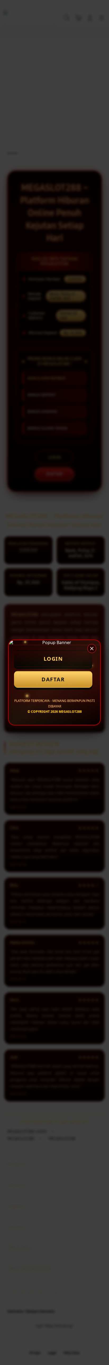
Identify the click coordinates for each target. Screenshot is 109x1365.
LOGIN (53, 658)
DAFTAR (53, 679)
